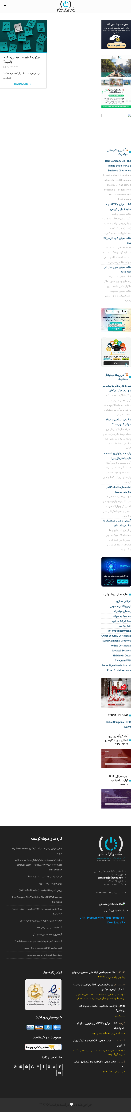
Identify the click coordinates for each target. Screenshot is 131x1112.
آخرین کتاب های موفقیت (117, 152)
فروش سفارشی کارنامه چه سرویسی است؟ (44, 954)
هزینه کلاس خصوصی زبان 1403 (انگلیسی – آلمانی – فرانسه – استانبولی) (36, 911)
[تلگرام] (26, 1067)
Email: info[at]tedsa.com (110, 878)
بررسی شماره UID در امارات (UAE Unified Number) (40, 890)
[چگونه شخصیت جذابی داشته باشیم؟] (23, 36)
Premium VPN (95, 918)
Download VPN (116, 923)
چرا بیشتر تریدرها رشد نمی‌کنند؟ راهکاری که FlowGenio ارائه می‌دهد (37, 851)
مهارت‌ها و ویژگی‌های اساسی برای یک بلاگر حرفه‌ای (41, 920)
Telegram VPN (123, 661)
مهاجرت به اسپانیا (122, 616)
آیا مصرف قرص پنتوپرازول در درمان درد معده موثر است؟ (38, 941)
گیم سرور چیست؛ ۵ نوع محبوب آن (47, 934)
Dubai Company (115, 722)
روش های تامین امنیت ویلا (50, 883)
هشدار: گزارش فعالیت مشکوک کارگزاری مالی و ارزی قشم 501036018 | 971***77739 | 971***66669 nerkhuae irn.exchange (38, 865)
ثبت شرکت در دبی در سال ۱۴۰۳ (49, 927)
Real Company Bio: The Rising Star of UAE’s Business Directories (37, 900)
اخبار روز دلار (125, 626)
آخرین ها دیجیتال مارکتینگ (116, 377)
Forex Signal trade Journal (116, 666)
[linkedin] (59, 1073)
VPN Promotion (114, 918)
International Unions (119, 631)
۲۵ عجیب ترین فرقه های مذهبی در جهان (93, 972)
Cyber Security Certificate (116, 636)
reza (122, 1006)
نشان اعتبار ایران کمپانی (114, 911)
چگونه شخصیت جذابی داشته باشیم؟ (21, 59)
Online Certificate (121, 646)
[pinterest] (15, 1067)
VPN (82, 918)
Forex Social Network (119, 671)
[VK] (21, 1067)
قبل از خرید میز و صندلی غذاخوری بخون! (45, 876)
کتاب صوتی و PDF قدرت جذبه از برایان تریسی (43, 948)
